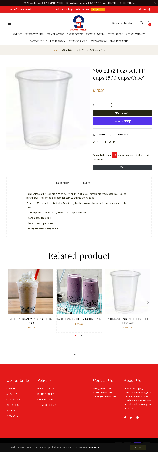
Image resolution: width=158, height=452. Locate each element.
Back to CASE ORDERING (80, 354)
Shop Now (98, 9)
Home (55, 50)
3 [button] (82, 335)
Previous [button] (10, 303)
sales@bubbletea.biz (103, 388)
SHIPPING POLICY (46, 399)
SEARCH (10, 388)
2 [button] (79, 335)
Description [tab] (61, 183)
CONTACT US (13, 399)
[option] (30, 302)
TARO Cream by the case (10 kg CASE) (79, 319)
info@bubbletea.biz (23, 9)
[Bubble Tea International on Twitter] (144, 9)
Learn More (94, 447)
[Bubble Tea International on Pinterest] (149, 9)
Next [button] (148, 303)
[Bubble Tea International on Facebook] (140, 9)
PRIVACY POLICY (45, 388)
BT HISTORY (12, 404)
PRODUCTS (12, 415)
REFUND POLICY (45, 394)
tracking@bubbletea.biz (104, 396)
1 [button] (75, 335)
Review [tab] (86, 183)
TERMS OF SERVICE (47, 404)
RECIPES (10, 410)
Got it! (138, 447)
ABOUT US (11, 394)
